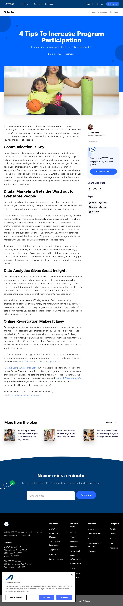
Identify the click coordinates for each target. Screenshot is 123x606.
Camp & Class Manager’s (68, 378)
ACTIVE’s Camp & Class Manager (20, 367)
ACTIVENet (53, 529)
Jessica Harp (93, 133)
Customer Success (99, 12)
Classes (73, 537)
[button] (25, 4)
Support (89, 4)
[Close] (71, 574)
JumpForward (54, 550)
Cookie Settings (16, 597)
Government (75, 551)
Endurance (74, 546)
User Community (94, 534)
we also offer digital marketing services (22, 395)
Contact (100, 4)
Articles (70, 54)
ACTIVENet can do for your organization (40, 361)
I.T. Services (92, 551)
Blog (111, 543)
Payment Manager (56, 559)
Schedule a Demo (103, 171)
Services (37, 4)
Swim (72, 568)
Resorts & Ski (75, 564)
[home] (9, 4)
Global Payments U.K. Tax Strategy (80, 601)
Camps (73, 532)
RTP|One (52, 554)
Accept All (64, 597)
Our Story (113, 529)
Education (74, 542)
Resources (114, 12)
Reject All (46, 597)
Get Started (112, 4)
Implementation (94, 529)
